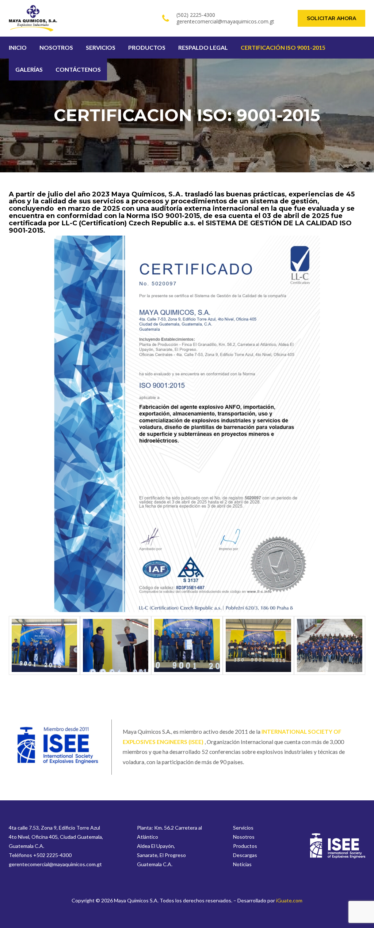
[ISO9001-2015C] (329, 645)
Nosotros (244, 837)
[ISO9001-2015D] (44, 645)
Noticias (242, 864)
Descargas (245, 855)
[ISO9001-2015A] (115, 645)
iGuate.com (289, 900)
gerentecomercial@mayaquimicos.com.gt (225, 21)
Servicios (243, 827)
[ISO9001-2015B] (258, 645)
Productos (245, 846)
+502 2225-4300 (52, 855)
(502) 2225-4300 (195, 14)
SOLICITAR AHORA (331, 18)
